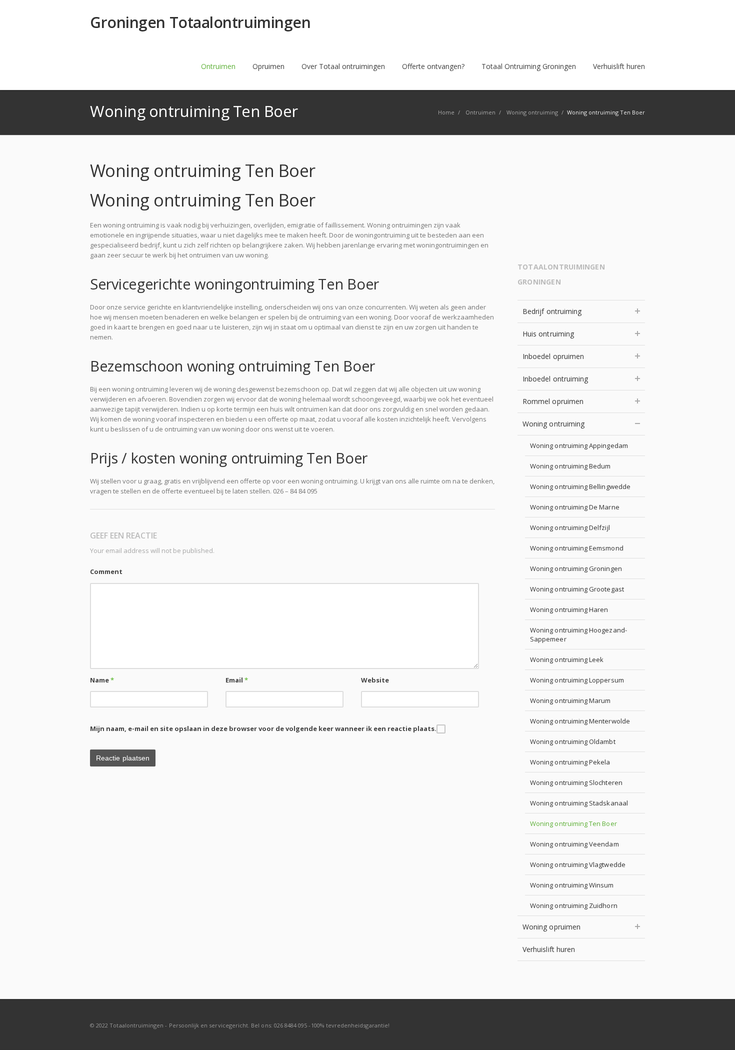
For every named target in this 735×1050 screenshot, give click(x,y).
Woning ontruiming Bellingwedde (580, 486)
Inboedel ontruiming (555, 379)
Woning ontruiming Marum (570, 700)
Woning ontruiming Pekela (570, 762)
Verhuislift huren (619, 66)
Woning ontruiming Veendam (574, 844)
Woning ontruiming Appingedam (579, 445)
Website (375, 680)
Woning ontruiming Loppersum (577, 680)
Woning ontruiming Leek (567, 659)
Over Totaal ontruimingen (343, 66)
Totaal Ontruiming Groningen (529, 66)
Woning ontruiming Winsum (572, 885)
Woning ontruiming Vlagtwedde (578, 864)
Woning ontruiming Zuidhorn (574, 905)
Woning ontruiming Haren (569, 609)
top (715, 1030)
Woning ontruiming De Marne (575, 507)
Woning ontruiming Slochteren (576, 782)
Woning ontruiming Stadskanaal (579, 803)
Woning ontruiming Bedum (570, 466)
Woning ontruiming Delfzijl (570, 527)
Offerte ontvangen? (433, 66)
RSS (635, 1025)
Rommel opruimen (553, 401)
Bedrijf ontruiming (552, 311)
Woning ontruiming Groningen (576, 568)
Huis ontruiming (548, 333)
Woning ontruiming (553, 423)
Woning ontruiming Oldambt (573, 741)
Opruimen (268, 66)
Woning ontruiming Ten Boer (573, 823)
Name (102, 680)
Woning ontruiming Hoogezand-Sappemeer (578, 635)
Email (237, 680)
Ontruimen (218, 66)
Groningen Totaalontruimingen (200, 22)
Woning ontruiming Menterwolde (580, 721)
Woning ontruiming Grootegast (577, 589)
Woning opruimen (551, 927)
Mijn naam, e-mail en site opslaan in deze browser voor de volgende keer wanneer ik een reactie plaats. (263, 728)
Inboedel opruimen (553, 356)
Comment (106, 571)
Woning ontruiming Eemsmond (577, 548)
